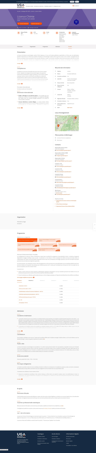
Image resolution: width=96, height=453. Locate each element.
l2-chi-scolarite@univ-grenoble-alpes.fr (63, 177)
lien (44, 339)
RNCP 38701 (69, 107)
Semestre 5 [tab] (65, 280)
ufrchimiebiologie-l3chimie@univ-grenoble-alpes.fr (66, 187)
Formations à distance (56, 438)
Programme (45, 46)
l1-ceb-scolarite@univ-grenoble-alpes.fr (63, 166)
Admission (58, 46)
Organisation (32, 46)
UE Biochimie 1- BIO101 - (23, 285)
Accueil (18, 11)
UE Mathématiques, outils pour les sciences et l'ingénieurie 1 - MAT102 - (31, 291)
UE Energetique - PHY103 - (23, 302)
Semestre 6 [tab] (76, 280)
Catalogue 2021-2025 (25, 11)
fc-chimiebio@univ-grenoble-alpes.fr (63, 194)
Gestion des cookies (4, 449)
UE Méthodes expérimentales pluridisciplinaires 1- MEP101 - (29, 294)
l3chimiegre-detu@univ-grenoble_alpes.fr (64, 161)
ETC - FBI (20, 299)
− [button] (56, 117)
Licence (32, 11)
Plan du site (68, 438)
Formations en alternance (39, 6)
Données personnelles (70, 436)
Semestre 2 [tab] (31, 280)
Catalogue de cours (56, 6)
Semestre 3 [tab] (42, 280)
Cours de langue (55, 436)
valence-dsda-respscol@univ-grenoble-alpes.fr (65, 182)
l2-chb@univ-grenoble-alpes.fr (62, 155)
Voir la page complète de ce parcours (25, 277)
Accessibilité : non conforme (71, 445)
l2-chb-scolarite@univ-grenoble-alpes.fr (63, 171)
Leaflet (69, 130)
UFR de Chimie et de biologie (62, 204)
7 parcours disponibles (24, 23)
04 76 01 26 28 (59, 193)
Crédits (67, 443)
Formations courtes (48, 6)
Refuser (77, 1)
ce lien (62, 405)
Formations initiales (29, 6)
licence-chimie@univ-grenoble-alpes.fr (63, 150)
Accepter (72, 1)
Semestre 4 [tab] (53, 280)
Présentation (20, 46)
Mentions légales (69, 441)
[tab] (27, 240)
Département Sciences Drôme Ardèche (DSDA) (65, 206)
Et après (70, 46)
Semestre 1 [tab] (19, 280)
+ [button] (56, 116)
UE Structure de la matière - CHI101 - (25, 288)
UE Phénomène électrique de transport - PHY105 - (27, 297)
